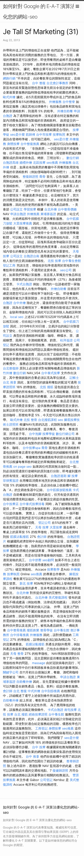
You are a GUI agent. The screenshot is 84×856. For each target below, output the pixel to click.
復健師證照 (60, 770)
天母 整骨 (17, 653)
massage (38, 663)
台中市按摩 (44, 134)
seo (60, 420)
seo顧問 (48, 560)
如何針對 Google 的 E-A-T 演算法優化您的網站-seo (41, 11)
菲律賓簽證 (11, 480)
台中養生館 (61, 630)
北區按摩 (39, 162)
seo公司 (66, 270)
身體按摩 (13, 144)
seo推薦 (52, 162)
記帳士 (74, 378)
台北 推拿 (9, 382)
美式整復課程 (58, 597)
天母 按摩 (42, 527)
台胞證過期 (58, 476)
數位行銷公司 (65, 434)
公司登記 (46, 780)
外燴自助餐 (65, 111)
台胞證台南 (31, 256)
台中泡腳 (35, 434)
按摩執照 (59, 134)
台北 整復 (20, 691)
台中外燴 (19, 303)
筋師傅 (30, 134)
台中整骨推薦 (16, 630)
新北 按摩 (26, 583)
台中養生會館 (71, 261)
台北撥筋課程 (47, 420)
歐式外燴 (9, 97)
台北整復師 (11, 368)
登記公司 (44, 523)
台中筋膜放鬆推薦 (59, 490)
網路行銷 (9, 78)
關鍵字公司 (11, 672)
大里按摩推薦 (22, 223)
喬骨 (42, 176)
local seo (16, 317)
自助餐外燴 (24, 682)
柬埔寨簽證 (48, 214)
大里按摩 (56, 527)
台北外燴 (50, 209)
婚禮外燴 (26, 162)
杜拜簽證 (66, 340)
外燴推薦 (33, 214)
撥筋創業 (33, 630)
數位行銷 (72, 158)
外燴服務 (55, 102)
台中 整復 (39, 83)
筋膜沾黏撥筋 (19, 537)
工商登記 (41, 728)
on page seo (22, 466)
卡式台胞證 (24, 284)
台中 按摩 (39, 747)
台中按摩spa (31, 448)
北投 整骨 (30, 420)
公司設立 (16, 209)
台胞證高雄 (11, 162)
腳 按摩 (72, 476)
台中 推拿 (32, 756)
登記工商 (9, 265)
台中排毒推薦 (19, 635)
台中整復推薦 (30, 144)
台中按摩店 (11, 504)
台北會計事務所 (57, 83)
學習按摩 (30, 209)
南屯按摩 (70, 710)
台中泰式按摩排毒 (32, 504)
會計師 (41, 537)
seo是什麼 (17, 134)
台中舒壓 (35, 560)
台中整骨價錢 (67, 209)
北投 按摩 (54, 261)
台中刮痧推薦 (50, 691)
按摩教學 (53, 569)
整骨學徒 (46, 630)
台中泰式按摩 (50, 373)
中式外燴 (34, 691)
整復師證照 (30, 176)
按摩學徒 (48, 434)
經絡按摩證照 (38, 714)
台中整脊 (69, 102)
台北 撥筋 (21, 714)
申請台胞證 (18, 214)
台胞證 (7, 303)
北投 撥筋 (46, 387)
